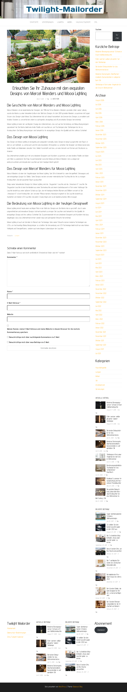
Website (10, 314)
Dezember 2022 (100, 289)
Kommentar (12, 257)
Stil (95, 22)
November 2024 (100, 190)
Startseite (34, 22)
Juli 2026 (98, 104)
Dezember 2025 (100, 134)
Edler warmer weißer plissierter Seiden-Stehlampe (113, 418)
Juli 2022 (98, 306)
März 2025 (99, 173)
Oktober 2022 (99, 297)
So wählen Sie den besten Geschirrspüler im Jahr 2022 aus (113, 527)
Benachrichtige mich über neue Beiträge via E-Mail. (29, 342)
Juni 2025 (98, 160)
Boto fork (56, 99)
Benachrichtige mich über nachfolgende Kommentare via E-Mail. (34, 337)
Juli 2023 (98, 259)
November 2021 (100, 336)
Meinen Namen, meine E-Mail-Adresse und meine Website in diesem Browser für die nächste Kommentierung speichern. (43, 330)
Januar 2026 (99, 130)
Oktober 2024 (99, 194)
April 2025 (98, 169)
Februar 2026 (99, 126)
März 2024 (99, 224)
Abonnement (11, 628)
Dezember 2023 (100, 237)
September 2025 (100, 147)
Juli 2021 (98, 353)
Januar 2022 (99, 327)
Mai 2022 (98, 310)
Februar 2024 (99, 229)
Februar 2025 (99, 177)
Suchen (98, 29)
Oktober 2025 (99, 143)
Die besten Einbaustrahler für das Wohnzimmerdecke (53, 657)
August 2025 (99, 152)
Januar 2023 (99, 284)
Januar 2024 (99, 233)
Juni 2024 (98, 212)
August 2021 (99, 349)
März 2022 (99, 319)
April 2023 (98, 272)
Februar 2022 (99, 323)
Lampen (60, 22)
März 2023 (99, 276)
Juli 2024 (98, 207)
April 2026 (98, 117)
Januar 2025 (99, 182)
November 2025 (100, 139)
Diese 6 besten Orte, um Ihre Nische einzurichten (114, 550)
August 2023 (99, 254)
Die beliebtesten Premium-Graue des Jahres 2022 (114, 576)
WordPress (62, 686)
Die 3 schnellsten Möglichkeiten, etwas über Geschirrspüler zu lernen (114, 539)
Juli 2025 (98, 156)
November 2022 (100, 293)
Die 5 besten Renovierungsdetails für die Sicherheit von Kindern (114, 604)
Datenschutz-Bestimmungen (16, 632)
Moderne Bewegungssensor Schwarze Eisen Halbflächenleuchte (114, 404)
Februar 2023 (99, 280)
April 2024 (98, 220)
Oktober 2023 (99, 246)
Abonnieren (101, 630)
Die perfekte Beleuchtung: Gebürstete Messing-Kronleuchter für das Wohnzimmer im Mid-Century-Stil (107, 493)
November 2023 (100, 242)
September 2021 (100, 345)
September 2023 (100, 250)
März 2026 (99, 122)
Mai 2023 (98, 267)
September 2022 (100, 302)
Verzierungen (47, 22)
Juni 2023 (98, 263)
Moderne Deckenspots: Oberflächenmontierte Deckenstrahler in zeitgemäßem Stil (108, 77)
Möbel (69, 22)
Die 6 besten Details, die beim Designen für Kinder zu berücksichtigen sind (114, 591)
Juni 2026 (98, 109)
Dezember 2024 (100, 186)
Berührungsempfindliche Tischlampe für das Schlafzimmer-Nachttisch (114, 468)
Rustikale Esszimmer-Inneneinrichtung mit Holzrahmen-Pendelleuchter (114, 480)
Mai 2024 (98, 216)
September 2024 (100, 199)
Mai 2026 (98, 113)
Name (10, 291)
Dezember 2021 (100, 332)
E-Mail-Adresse (13, 303)
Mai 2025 (98, 164)
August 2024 (99, 203)
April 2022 (98, 315)
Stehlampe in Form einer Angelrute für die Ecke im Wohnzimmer (114, 456)
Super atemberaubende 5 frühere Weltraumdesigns (82, 629)
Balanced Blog (77, 686)
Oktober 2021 (99, 340)
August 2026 (99, 100)
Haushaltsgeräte (83, 22)
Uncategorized (100, 385)
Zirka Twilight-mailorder (15, 637)
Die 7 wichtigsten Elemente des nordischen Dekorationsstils (114, 562)
